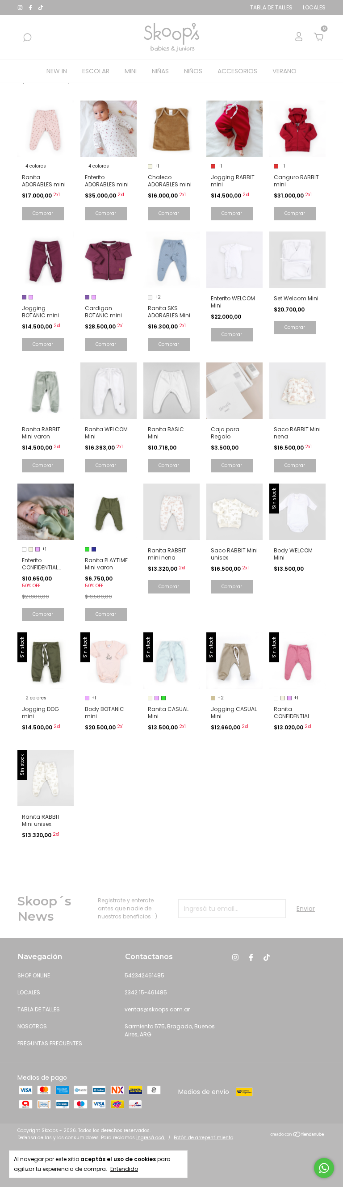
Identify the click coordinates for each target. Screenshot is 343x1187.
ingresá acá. (150, 1137)
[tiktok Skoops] (40, 7)
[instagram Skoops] (20, 7)
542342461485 (144, 975)
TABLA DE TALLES (38, 1009)
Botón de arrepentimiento (203, 1137)
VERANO (284, 71)
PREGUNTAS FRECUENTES (49, 1043)
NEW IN (56, 71)
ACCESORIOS (237, 71)
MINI (131, 71)
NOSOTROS (32, 1026)
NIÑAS (160, 71)
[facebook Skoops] (31, 7)
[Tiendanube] (298, 1135)
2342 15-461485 (146, 992)
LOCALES (28, 992)
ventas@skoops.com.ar (157, 1009)
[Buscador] (27, 38)
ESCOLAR (95, 71)
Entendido (124, 1169)
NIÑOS (193, 71)
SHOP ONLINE (33, 975)
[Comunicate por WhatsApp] (324, 1168)
